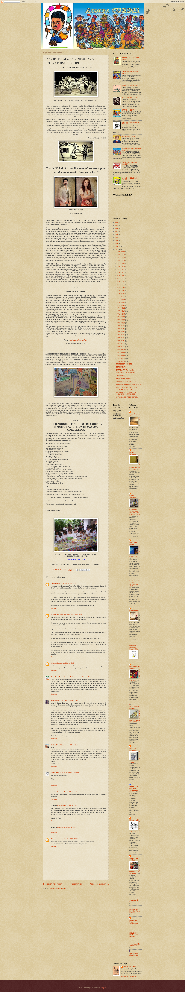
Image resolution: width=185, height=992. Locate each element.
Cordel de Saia (134, 610)
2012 (117, 246)
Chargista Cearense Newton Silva (133, 647)
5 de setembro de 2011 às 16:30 (67, 805)
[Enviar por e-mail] (80, 570)
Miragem (139, 420)
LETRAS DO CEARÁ (128, 110)
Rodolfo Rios (55, 772)
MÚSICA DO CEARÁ (133, 543)
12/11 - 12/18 (121, 257)
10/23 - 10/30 (121, 278)
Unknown (54, 839)
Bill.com (131, 792)
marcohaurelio (55, 583)
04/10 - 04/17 (121, 361)
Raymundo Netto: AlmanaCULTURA (134, 922)
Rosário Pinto (55, 745)
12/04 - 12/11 (121, 260)
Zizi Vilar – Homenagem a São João (133, 584)
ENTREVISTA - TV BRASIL (125, 370)
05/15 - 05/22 (121, 347)
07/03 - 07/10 (121, 326)
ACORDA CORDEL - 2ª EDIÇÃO (126, 382)
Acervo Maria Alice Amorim (134, 954)
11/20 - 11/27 (121, 266)
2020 (117, 222)
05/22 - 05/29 (121, 344)
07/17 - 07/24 (121, 320)
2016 (117, 234)
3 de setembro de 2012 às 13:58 (67, 839)
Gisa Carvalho (55, 700)
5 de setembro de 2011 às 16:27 (67, 792)
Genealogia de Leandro (129, 136)
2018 (117, 228)
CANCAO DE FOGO (129, 967)
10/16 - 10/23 (121, 281)
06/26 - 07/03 (121, 329)
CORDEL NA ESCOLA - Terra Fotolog (134, 911)
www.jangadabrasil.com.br (134, 945)
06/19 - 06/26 (121, 332)
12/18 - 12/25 (121, 254)
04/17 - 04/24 (121, 358)
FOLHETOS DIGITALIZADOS (131, 85)
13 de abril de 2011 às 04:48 (73, 614)
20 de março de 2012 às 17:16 (66, 827)
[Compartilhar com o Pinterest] (89, 570)
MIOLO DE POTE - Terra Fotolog (133, 934)
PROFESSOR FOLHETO (124, 364)
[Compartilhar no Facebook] (87, 570)
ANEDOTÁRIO (120, 376)
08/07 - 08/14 (121, 311)
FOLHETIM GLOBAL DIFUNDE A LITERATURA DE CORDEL (126, 388)
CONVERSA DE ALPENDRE (134, 667)
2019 (117, 225)
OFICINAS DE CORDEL (123, 379)
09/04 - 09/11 (121, 299)
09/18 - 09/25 (121, 293)
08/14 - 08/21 (121, 308)
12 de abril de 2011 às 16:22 (69, 583)
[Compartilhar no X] (85, 570)
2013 (117, 243)
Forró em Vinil (134, 581)
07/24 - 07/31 (121, 317)
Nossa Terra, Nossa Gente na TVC (62, 677)
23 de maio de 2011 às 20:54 (69, 745)
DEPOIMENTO (121, 367)
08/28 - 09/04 (121, 302)
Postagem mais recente (53, 884)
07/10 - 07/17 (121, 323)
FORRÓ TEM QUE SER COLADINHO (133, 788)
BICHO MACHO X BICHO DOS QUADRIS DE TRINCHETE (126, 393)
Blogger (103, 988)
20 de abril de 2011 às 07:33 (65, 663)
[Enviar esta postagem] (76, 570)
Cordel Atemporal (132, 496)
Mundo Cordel (134, 820)
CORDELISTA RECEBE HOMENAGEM (128, 385)
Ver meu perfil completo (128, 976)
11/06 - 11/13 (121, 272)
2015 (117, 237)
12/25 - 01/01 (121, 251)
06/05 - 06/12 (121, 338)
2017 (117, 231)
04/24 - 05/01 (121, 355)
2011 (117, 249)
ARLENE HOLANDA (57, 614)
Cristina (53, 663)
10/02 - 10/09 (121, 287)
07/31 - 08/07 (121, 314)
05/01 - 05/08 (121, 352)
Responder (54, 608)
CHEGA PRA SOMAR (133, 859)
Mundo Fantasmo (132, 453)
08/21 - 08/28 (121, 305)
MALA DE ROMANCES (133, 749)
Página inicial (76, 884)
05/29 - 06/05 (121, 341)
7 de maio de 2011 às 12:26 (69, 700)
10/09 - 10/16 (121, 284)
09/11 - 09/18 (121, 296)
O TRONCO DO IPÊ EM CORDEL (127, 397)
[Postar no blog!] (82, 570)
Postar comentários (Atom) (57, 888)
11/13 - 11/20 (121, 269)
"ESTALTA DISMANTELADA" (125, 373)
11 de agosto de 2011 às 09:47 (69, 772)
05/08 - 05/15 (121, 349)
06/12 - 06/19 (121, 335)
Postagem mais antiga (99, 884)
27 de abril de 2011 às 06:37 (82, 677)
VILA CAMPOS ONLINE (134, 707)
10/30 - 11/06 (121, 275)
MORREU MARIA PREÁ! (129, 98)
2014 (117, 240)
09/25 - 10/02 (121, 290)
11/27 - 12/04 (121, 263)
